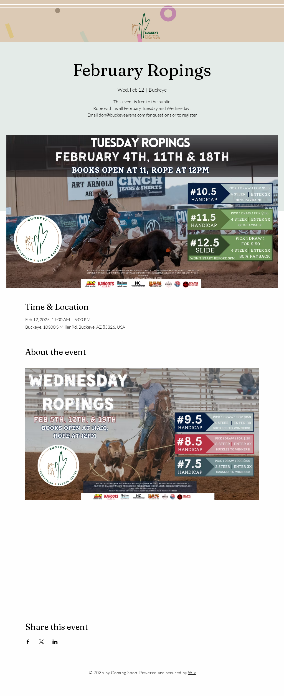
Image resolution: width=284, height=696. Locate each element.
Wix (192, 672)
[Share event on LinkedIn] (55, 642)
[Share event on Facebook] (28, 642)
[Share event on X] (41, 642)
